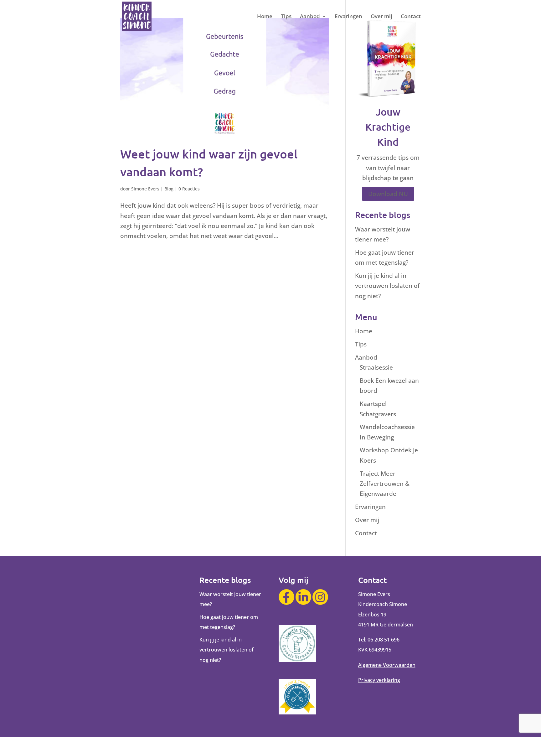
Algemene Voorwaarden (386, 665)
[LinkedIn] (303, 597)
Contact (411, 17)
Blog (168, 189)
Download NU (388, 194)
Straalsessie (376, 367)
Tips (286, 17)
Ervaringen (348, 17)
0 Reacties (189, 189)
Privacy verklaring (379, 680)
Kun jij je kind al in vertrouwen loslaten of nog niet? (387, 286)
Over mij (381, 17)
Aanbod (310, 17)
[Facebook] (286, 597)
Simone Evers (145, 189)
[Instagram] (320, 597)
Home (264, 17)
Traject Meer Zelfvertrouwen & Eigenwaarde (385, 484)
